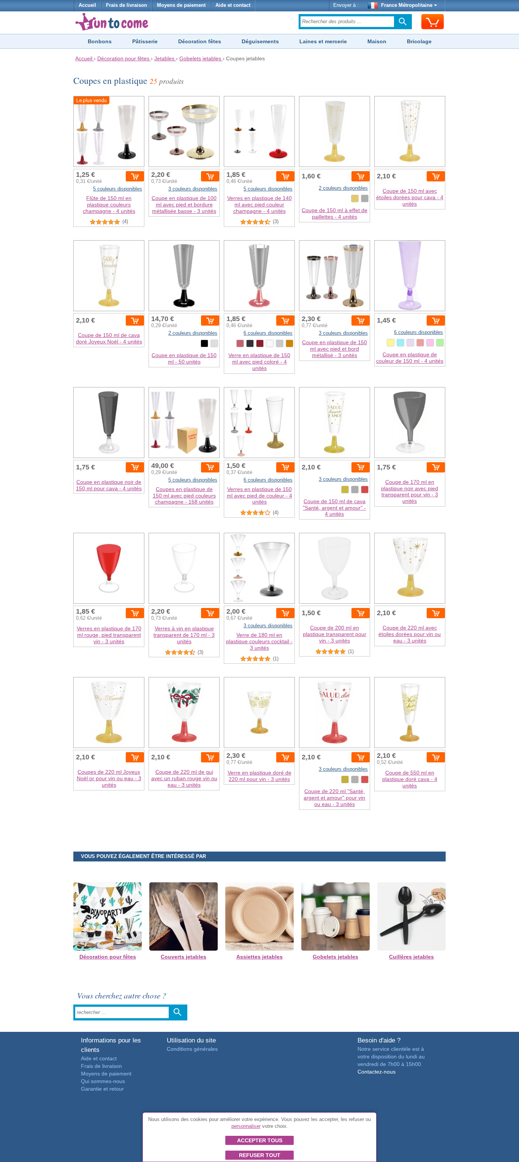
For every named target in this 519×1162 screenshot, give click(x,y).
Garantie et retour (102, 1089)
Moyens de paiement (181, 5)
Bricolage (419, 41)
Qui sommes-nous (103, 1081)
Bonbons (100, 41)
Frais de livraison (126, 5)
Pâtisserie (145, 41)
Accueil (87, 5)
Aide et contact (232, 5)
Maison (376, 41)
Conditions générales (192, 1049)
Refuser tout (259, 1155)
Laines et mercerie (323, 41)
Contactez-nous (377, 1072)
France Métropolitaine (407, 5)
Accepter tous (259, 1140)
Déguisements (260, 41)
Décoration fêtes (199, 41)
